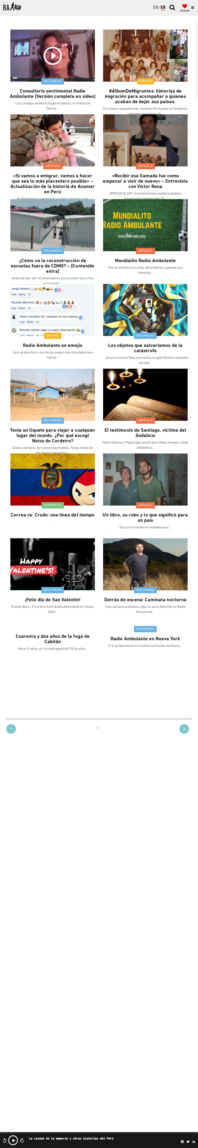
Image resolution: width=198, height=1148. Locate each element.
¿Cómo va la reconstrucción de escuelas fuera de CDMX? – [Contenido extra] (52, 266)
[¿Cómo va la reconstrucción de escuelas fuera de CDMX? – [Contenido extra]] (52, 225)
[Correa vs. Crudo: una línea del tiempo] (52, 479)
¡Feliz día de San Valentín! (52, 600)
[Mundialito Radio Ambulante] (145, 225)
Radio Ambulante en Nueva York (145, 639)
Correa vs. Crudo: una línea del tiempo (52, 515)
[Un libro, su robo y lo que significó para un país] (145, 479)
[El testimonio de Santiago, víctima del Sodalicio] (145, 395)
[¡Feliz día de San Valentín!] (52, 564)
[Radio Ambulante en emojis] (52, 310)
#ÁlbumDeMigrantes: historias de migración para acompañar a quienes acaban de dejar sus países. (145, 96)
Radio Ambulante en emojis (52, 345)
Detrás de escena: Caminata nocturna (145, 600)
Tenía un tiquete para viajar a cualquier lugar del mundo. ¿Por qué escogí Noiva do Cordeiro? (52, 436)
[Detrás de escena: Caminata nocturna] (145, 564)
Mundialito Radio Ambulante (145, 260)
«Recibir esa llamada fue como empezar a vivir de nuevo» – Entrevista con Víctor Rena (145, 181)
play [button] (13, 1140)
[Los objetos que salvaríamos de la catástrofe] (145, 310)
